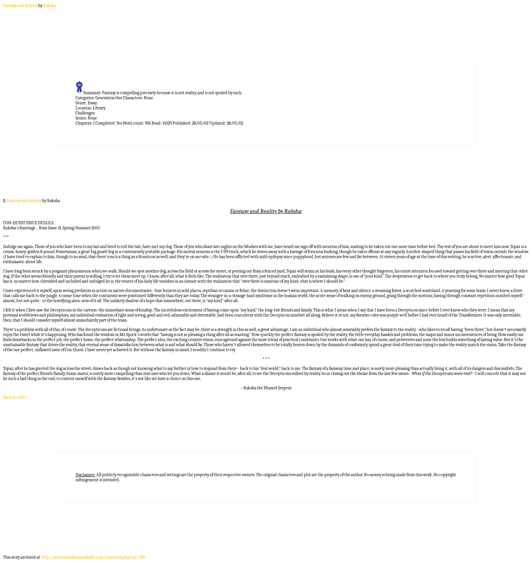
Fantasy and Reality (20, 5)
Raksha (49, 5)
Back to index (14, 397)
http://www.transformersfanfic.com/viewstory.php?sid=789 (93, 557)
